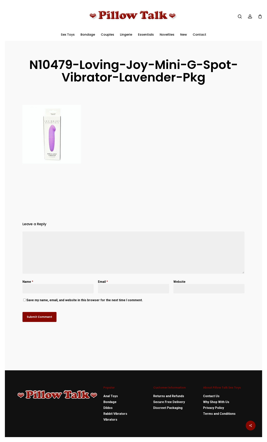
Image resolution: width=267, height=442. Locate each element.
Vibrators (110, 419)
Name (27, 282)
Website (179, 282)
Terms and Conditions (219, 414)
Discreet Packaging (168, 408)
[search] (239, 16)
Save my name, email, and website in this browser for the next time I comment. (84, 300)
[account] (250, 16)
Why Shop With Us (216, 402)
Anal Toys (110, 396)
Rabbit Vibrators (115, 414)
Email (103, 282)
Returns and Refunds (168, 396)
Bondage (109, 402)
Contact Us (211, 396)
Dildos (108, 408)
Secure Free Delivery (169, 402)
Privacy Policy (213, 408)
